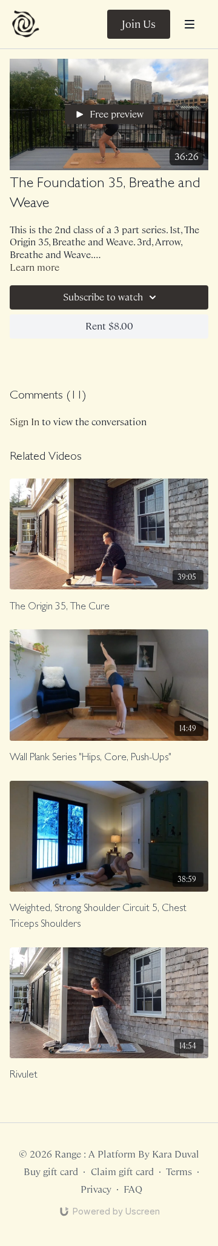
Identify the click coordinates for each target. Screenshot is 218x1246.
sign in (24, 422)
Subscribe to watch (103, 297)
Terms (179, 1171)
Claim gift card (122, 1171)
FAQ (133, 1189)
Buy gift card (51, 1171)
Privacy (96, 1189)
